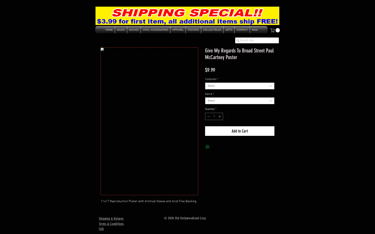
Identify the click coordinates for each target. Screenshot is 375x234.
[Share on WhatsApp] (207, 146)
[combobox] (239, 86)
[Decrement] (208, 116)
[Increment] (220, 116)
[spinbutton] (214, 116)
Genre (209, 94)
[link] (275, 30)
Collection (211, 79)
